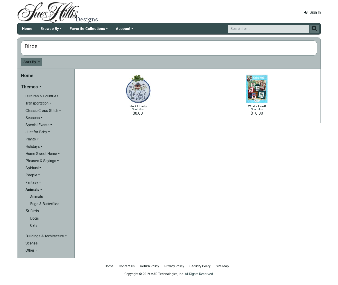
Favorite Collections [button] (87, 28)
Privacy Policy (174, 266)
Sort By (30, 62)
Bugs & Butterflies (44, 204)
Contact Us (127, 266)
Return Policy (149, 266)
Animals (36, 197)
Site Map (222, 266)
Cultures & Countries (42, 96)
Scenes (32, 243)
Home (27, 28)
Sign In (315, 12)
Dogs (34, 218)
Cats (33, 225)
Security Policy (200, 266)
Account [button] (123, 28)
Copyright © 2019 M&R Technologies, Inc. (154, 274)
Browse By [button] (49, 28)
